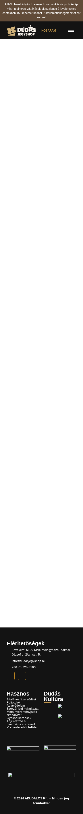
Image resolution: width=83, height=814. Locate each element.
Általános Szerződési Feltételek (21, 701)
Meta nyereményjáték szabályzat (22, 713)
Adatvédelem (16, 705)
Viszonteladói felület (22, 727)
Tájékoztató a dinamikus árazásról (21, 722)
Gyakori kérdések (19, 718)
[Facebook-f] (11, 676)
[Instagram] (22, 676)
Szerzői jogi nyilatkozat (23, 708)
